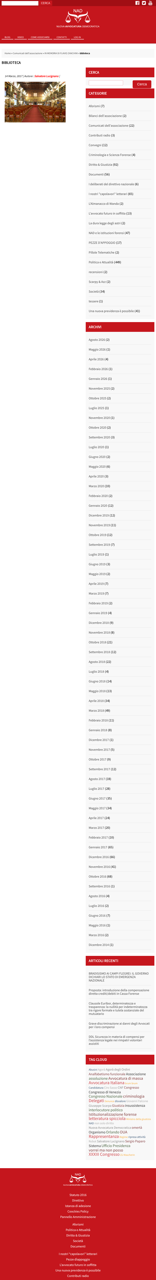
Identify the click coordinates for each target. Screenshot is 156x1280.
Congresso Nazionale (105, 1096)
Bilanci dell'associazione (105, 116)
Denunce (109, 1101)
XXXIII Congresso (104, 1154)
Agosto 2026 (97, 340)
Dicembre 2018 (99, 623)
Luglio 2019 (96, 554)
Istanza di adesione (78, 1206)
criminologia (133, 1096)
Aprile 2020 (96, 476)
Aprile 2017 (96, 818)
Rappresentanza (104, 1136)
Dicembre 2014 (99, 945)
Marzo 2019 (96, 594)
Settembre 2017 (99, 769)
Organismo (97, 1132)
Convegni (95, 145)
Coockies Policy (78, 1211)
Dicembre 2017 (99, 740)
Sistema (95, 1146)
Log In (77, 37)
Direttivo (78, 1200)
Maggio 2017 (97, 808)
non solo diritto (104, 1123)
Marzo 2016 (96, 935)
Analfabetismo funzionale (107, 1074)
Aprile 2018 (96, 701)
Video (20, 37)
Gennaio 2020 (98, 506)
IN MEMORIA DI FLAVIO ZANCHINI (61, 53)
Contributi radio (99, 135)
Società (94, 292)
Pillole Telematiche (102, 253)
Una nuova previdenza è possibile (111, 311)
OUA (123, 1132)
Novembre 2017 (99, 750)
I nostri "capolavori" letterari (108, 194)
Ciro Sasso (110, 1088)
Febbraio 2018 (98, 720)
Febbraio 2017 (98, 838)
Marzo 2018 (96, 711)
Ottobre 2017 (97, 759)
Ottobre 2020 (97, 428)
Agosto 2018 (97, 662)
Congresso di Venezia (105, 1092)
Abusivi (93, 1069)
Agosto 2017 (97, 779)
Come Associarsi (40, 37)
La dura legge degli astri (105, 223)
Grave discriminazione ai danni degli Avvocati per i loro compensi (119, 1025)
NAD (91, 1123)
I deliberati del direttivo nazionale (111, 184)
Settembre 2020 (99, 437)
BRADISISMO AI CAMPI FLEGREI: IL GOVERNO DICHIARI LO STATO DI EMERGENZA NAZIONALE (119, 977)
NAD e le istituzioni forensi (106, 233)
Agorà (101, 1070)
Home (8, 53)
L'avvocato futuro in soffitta (107, 213)
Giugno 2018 (97, 681)
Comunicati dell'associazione (27, 53)
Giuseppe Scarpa (100, 1106)
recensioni (96, 272)
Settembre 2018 (99, 652)
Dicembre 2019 (99, 515)
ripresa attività (136, 1137)
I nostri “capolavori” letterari (78, 1254)
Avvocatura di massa (125, 1078)
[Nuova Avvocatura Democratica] (78, 18)
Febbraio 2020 (98, 496)
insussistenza (135, 1105)
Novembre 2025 (99, 389)
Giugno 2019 (97, 564)
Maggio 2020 (97, 467)
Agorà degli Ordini (118, 1070)
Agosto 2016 (97, 896)
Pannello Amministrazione (78, 1217)
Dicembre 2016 (99, 857)
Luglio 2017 (96, 789)
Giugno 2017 (97, 798)
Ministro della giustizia (138, 1119)
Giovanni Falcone (137, 1101)
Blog (7, 37)
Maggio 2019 (97, 574)
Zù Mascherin (127, 1155)
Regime (123, 1137)
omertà (137, 1127)
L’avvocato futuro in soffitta (78, 1265)
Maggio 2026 (97, 350)
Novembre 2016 (99, 867)
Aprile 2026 (96, 359)
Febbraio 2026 (98, 369)
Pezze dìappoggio (78, 1259)
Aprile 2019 (96, 584)
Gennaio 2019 (98, 613)
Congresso (131, 1087)
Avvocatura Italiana (107, 1083)
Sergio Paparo (135, 1141)
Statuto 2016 (78, 1195)
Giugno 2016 (97, 916)
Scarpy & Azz (97, 282)
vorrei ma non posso (106, 1150)
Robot (92, 1141)
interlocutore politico (106, 1110)
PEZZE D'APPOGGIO (102, 243)
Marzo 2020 (96, 486)
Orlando (112, 1132)
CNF (120, 1088)
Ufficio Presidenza (116, 1146)
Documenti (96, 174)
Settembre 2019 (99, 545)
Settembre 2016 (99, 886)
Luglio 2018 (96, 672)
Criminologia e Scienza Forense (110, 155)
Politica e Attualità (101, 262)
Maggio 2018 (97, 691)
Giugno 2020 (97, 457)
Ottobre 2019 (97, 535)
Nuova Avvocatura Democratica (110, 1128)
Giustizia (118, 1106)
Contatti (61, 37)
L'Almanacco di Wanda (104, 204)
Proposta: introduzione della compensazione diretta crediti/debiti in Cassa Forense (119, 992)
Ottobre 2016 (97, 877)
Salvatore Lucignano (46, 76)
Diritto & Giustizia (100, 165)
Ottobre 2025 (97, 398)
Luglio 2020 (96, 447)
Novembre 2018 (99, 633)
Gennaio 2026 (98, 379)
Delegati (96, 1101)
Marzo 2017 (96, 828)
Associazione (136, 1074)
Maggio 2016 (97, 925)
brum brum (131, 1083)
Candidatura (96, 1087)
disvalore (120, 1101)
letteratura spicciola (107, 1119)
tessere (94, 301)
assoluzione (98, 1078)
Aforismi (94, 106)
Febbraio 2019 (98, 603)
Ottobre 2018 (97, 642)
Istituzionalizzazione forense (113, 1114)
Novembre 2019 (99, 525)
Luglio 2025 (96, 408)
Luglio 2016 (96, 906)
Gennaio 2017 (98, 847)
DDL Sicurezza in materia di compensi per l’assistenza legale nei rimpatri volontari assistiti (117, 1040)
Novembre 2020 (99, 418)
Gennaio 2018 (98, 730)
